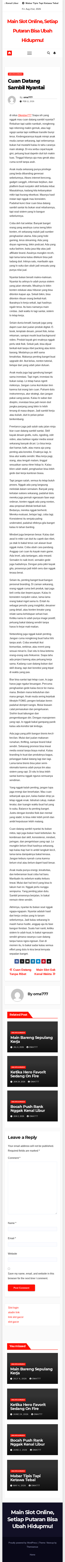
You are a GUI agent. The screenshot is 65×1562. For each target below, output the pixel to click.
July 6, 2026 (20, 1379)
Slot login (13, 1307)
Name (12, 1223)
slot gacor (13, 1321)
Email (12, 1238)
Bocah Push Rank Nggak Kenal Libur (27, 1108)
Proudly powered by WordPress (23, 1543)
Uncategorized (15, 74)
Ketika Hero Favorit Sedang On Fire (28, 1074)
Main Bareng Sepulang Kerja (31, 1039)
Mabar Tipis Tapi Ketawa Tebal (25, 1478)
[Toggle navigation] (29, 53)
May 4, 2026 (20, 1485)
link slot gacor (16, 1317)
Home (32, 1555)
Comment (14, 1158)
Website (12, 1253)
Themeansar (32, 1547)
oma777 (28, 97)
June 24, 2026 (21, 1414)
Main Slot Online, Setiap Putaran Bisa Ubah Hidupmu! (32, 31)
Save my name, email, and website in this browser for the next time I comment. (31, 1276)
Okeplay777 (25, 115)
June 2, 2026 (20, 1450)
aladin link (14, 1312)
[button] (48, 53)
